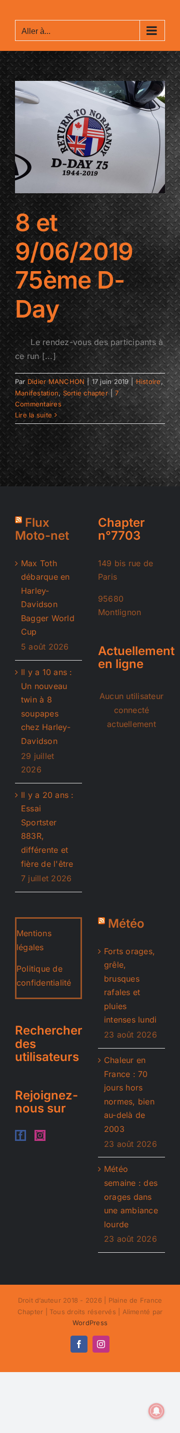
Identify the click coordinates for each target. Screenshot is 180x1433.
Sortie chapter (85, 393)
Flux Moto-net (42, 529)
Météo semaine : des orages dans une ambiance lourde (131, 1196)
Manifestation (36, 393)
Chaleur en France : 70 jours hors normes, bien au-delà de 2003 (129, 1094)
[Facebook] (20, 1135)
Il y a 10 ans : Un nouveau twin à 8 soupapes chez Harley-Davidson (46, 706)
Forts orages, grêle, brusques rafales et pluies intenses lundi (130, 985)
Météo (126, 923)
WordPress (90, 1323)
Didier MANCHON (56, 381)
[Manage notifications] (156, 1411)
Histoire (148, 381)
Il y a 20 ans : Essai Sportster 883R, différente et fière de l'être (47, 829)
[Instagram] (40, 1135)
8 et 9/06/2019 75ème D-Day (74, 266)
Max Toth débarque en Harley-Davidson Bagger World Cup (47, 597)
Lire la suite (33, 415)
